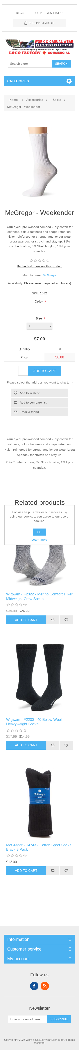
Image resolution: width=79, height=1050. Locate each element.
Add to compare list (33, 402)
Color (39, 301)
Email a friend (29, 412)
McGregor (50, 275)
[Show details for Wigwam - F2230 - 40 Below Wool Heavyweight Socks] (39, 677)
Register (22, 13)
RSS (45, 986)
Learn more (39, 539)
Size (39, 318)
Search (61, 63)
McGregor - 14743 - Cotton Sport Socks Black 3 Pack (39, 847)
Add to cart (44, 371)
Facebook (34, 986)
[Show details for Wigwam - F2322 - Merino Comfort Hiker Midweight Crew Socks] (39, 552)
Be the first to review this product (39, 266)
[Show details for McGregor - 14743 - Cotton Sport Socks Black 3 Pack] (39, 803)
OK (39, 532)
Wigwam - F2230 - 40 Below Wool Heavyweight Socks (34, 722)
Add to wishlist (30, 393)
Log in (38, 13)
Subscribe (59, 1019)
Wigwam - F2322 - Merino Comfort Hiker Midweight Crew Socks (39, 596)
